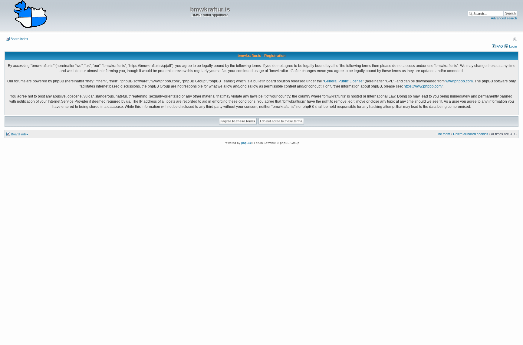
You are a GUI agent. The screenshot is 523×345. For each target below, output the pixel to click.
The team (443, 134)
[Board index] (30, 14)
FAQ (499, 46)
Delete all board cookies (470, 134)
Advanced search (504, 18)
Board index (19, 39)
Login (513, 46)
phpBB (246, 142)
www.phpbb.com (459, 81)
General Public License (343, 81)
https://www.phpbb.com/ (423, 86)
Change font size (514, 38)
